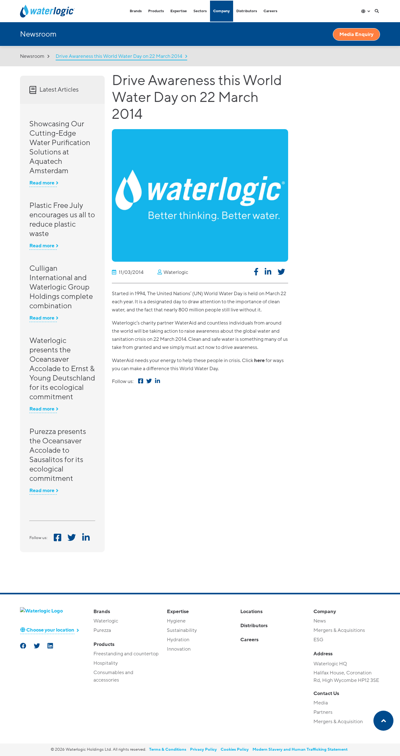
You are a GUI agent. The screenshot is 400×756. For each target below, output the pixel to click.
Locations (251, 611)
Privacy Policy (203, 749)
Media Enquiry (356, 34)
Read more (41, 183)
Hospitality (105, 663)
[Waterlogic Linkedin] (51, 646)
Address (322, 654)
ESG (318, 640)
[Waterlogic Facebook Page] (24, 646)
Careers (270, 11)
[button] (256, 273)
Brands (136, 11)
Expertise (178, 11)
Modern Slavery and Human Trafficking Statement (300, 749)
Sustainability (182, 630)
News (319, 621)
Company (221, 11)
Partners (322, 712)
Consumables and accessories (113, 676)
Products (156, 11)
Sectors (200, 11)
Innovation (179, 649)
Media (320, 703)
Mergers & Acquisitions (339, 630)
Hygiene (176, 621)
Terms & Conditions (167, 749)
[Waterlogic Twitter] (37, 646)
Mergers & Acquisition (338, 721)
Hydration (178, 640)
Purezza (102, 630)
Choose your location (49, 630)
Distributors (246, 11)
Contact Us (326, 693)
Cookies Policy (235, 749)
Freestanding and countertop (126, 654)
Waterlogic (105, 621)
